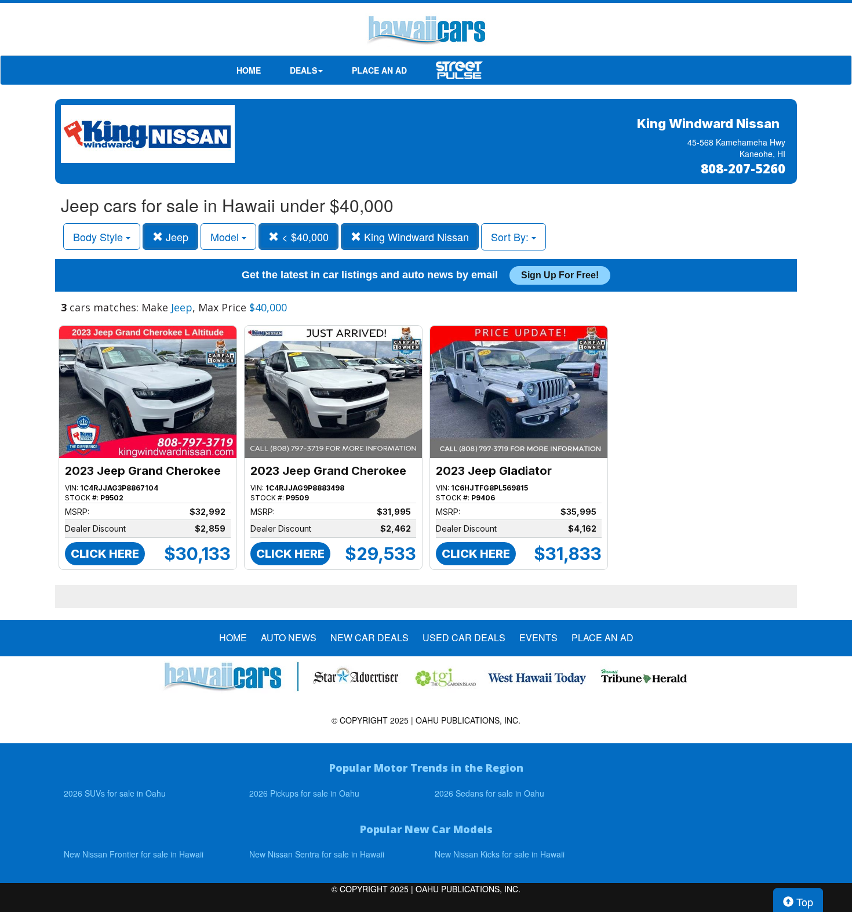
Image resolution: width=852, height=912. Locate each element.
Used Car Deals (464, 637)
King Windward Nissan (415, 236)
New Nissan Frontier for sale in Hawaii (133, 854)
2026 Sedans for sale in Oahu (489, 793)
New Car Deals (369, 637)
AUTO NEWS (288, 637)
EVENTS (538, 637)
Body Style (99, 236)
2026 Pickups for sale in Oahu (304, 793)
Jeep (175, 236)
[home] (426, 32)
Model (226, 236)
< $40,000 (304, 236)
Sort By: (511, 236)
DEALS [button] (303, 70)
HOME (248, 70)
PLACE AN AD (379, 70)
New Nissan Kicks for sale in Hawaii (500, 854)
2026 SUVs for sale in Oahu (115, 793)
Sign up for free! (560, 275)
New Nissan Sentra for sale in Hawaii (316, 854)
